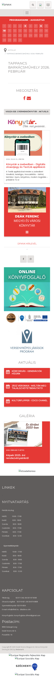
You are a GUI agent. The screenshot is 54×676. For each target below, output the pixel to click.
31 (20, 40)
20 (9, 35)
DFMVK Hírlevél (27, 243)
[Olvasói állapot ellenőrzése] (48, 4)
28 (4, 40)
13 (20, 30)
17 (41, 30)
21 (15, 35)
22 (20, 35)
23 (25, 35)
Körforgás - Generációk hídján (27, 372)
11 (9, 30)
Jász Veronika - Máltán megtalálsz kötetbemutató (29, 387)
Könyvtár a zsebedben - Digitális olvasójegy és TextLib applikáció (25, 166)
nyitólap (12, 50)
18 (46, 30)
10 (4, 30)
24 (30, 35)
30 (15, 40)
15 (31, 30)
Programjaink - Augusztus (27, 20)
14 (25, 30)
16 (36, 30)
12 (15, 30)
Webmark (20, 649)
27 (46, 35)
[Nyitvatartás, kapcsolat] (40, 4)
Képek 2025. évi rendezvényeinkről (17, 457)
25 (36, 35)
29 (9, 40)
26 (41, 35)
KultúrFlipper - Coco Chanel (30, 400)
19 (4, 35)
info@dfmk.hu (13, 609)
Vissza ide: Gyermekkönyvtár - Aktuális (27, 111)
